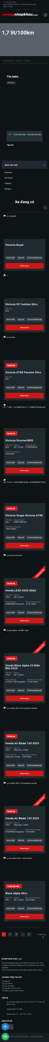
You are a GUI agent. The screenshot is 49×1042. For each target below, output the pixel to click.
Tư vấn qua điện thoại (34, 258)
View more (24, 266)
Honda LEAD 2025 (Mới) (20, 590)
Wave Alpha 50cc (16, 893)
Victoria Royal (14, 245)
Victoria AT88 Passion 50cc (23, 372)
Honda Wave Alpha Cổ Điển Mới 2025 (22, 667)
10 (43, 937)
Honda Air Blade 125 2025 (22, 818)
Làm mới (11, 82)
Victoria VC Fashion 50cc (21, 304)
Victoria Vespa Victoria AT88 (24, 515)
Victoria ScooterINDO (19, 440)
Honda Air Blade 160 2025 (22, 743)
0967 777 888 (7, 7)
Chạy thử (21, 258)
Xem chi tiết (11, 258)
